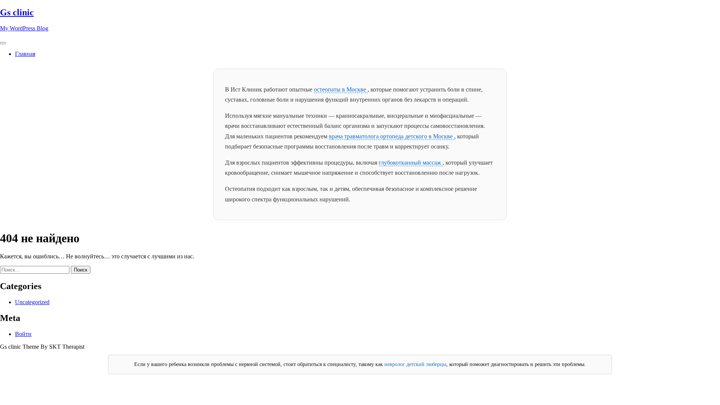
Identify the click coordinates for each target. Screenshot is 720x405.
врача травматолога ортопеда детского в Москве (391, 136)
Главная (25, 54)
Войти (23, 334)
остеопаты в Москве (341, 89)
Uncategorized (32, 302)
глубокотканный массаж (410, 162)
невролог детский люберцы (415, 364)
